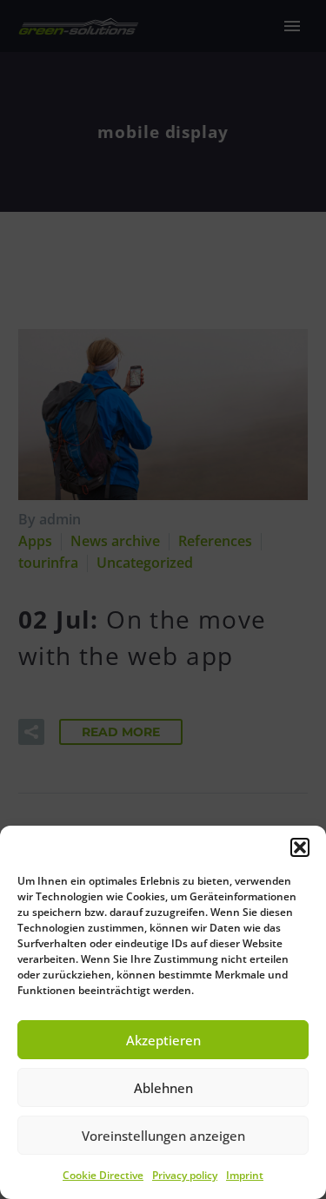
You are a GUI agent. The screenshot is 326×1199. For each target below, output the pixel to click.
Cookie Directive (103, 1175)
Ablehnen (163, 1088)
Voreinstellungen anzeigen (163, 1135)
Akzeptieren (163, 1040)
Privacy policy (184, 1175)
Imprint (244, 1175)
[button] (300, 847)
